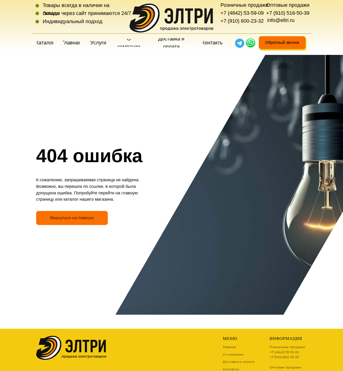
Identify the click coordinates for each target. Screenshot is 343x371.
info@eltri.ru (280, 20)
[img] (250, 42)
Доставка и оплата (238, 362)
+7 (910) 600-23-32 (242, 21)
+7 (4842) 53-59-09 (242, 13)
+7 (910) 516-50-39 (287, 13)
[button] (282, 42)
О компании (233, 354)
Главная (229, 347)
